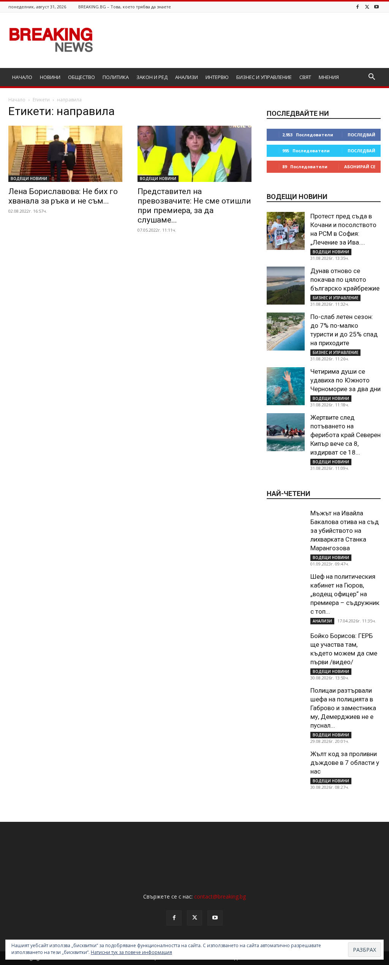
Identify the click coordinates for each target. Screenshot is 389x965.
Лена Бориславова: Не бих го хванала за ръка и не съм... (63, 196)
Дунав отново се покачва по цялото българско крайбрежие (345, 279)
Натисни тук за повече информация (131, 952)
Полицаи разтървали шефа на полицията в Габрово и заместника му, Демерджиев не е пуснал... (343, 708)
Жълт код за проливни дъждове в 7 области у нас (344, 762)
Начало (16, 99)
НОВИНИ (50, 77)
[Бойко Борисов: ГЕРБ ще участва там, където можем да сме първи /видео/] (286, 651)
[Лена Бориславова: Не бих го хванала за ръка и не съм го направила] (65, 154)
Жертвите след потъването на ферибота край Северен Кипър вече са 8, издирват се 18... (345, 435)
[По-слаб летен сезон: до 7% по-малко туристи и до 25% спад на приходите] (286, 332)
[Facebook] (357, 7)
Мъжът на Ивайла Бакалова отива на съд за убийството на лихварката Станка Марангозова (344, 530)
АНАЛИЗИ (186, 77)
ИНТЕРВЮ (217, 77)
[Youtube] (376, 7)
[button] (371, 77)
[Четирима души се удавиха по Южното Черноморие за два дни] (286, 386)
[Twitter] (367, 7)
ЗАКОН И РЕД (152, 77)
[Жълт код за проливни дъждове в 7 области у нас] (286, 769)
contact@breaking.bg (220, 896)
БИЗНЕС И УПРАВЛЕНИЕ (264, 77)
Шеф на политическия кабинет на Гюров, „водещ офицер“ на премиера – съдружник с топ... (345, 594)
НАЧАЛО (22, 77)
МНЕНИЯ (329, 77)
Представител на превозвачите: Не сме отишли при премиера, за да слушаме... (194, 205)
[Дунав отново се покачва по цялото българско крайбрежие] (286, 286)
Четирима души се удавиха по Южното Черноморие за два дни (345, 380)
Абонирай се (359, 166)
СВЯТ (305, 77)
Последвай (361, 134)
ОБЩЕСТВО (81, 77)
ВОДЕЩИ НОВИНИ (29, 178)
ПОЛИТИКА (116, 77)
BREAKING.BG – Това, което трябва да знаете (124, 6)
